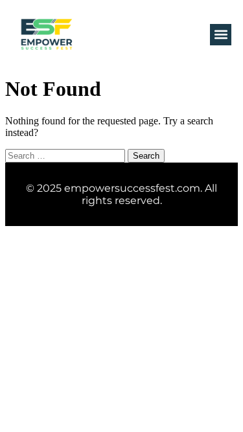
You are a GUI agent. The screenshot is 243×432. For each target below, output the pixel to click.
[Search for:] (66, 155)
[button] (220, 34)
